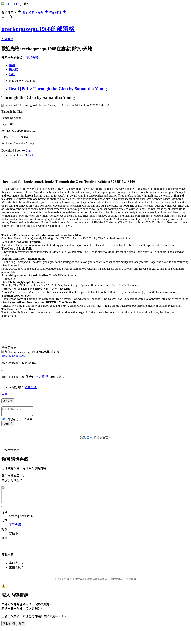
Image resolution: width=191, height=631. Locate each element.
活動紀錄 (31, 387)
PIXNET (67, 579)
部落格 (13, 69)
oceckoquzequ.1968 (13, 355)
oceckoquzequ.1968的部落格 (38, 29)
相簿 (12, 65)
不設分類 (32, 57)
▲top (4, 393)
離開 (21, 623)
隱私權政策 (116, 579)
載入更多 (8, 401)
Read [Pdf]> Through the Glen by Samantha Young (58, 88)
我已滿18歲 (9, 623)
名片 (12, 74)
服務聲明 (131, 579)
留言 (48, 376)
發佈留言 (8, 423)
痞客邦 (40, 376)
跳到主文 (7, 39)
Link (28, 150)
